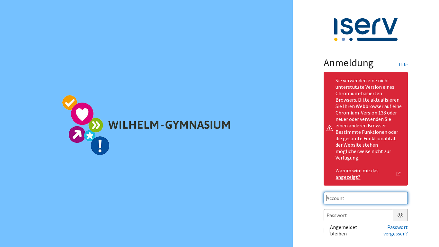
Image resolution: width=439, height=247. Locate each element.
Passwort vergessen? (395, 230)
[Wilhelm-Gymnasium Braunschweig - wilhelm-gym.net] (146, 123)
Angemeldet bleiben (343, 230)
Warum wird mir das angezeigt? (357, 173)
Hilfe (403, 65)
